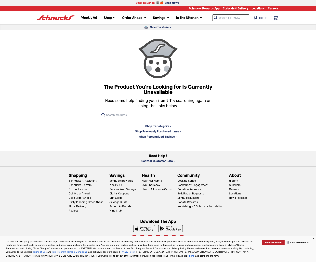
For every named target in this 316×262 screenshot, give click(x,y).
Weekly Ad (89, 18)
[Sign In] (275, 17)
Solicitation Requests (190, 193)
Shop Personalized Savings (157, 136)
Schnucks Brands (120, 206)
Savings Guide (118, 202)
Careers (273, 8)
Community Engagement (193, 185)
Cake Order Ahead (80, 197)
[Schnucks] (56, 17)
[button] (297, 242)
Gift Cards (115, 197)
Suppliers (234, 185)
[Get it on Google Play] (170, 228)
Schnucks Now (78, 189)
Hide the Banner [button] (273, 242)
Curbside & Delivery (235, 8)
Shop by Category (157, 126)
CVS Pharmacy (151, 185)
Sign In (263, 17)
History (233, 180)
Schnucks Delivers (80, 185)
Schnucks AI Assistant (83, 180)
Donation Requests (189, 189)
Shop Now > (172, 2)
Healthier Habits (152, 180)
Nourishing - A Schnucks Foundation (200, 206)
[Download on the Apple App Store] (144, 228)
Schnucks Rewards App (204, 8)
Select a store (159, 27)
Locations (258, 8)
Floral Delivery (77, 206)
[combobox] (230, 17)
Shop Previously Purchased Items (157, 131)
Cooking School (187, 180)
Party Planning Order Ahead (86, 202)
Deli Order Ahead (79, 193)
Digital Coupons (119, 193)
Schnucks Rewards (121, 180)
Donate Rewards (187, 202)
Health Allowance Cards (156, 189)
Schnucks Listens (188, 197)
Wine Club (115, 210)
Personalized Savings (122, 189)
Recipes (73, 210)
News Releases (238, 197)
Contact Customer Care (157, 161)
